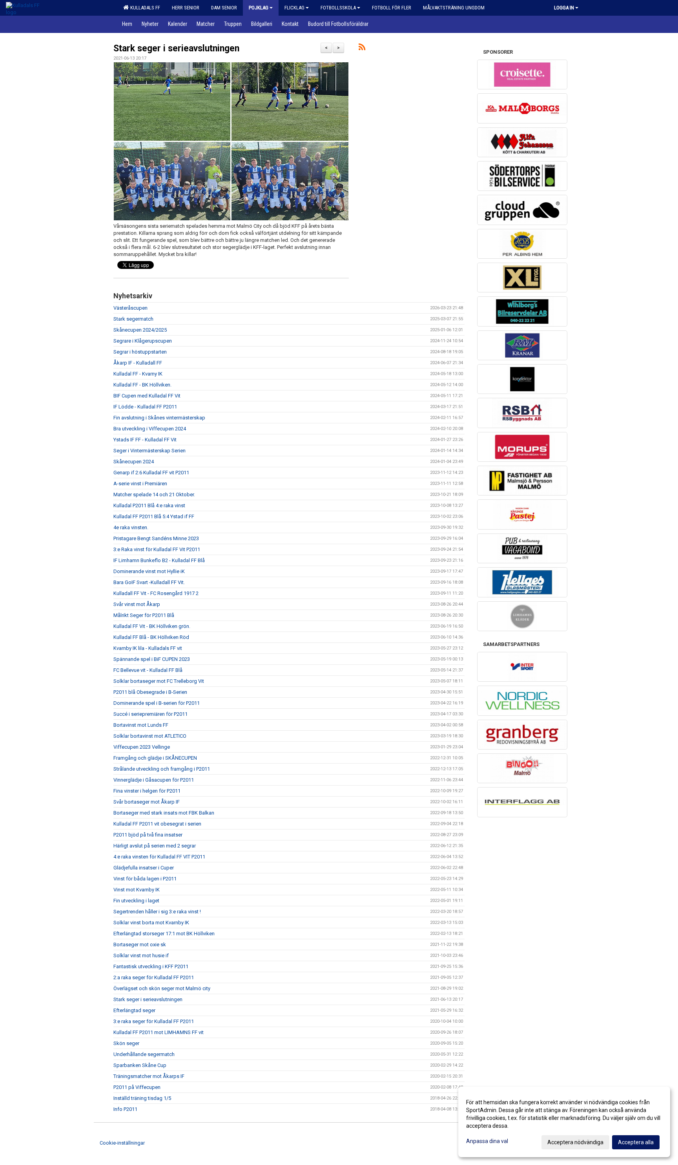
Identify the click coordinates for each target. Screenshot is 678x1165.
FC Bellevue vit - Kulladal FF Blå (147, 670)
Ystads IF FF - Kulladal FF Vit (145, 440)
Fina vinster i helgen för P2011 (146, 791)
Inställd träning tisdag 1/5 (142, 1098)
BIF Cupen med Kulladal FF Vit (146, 396)
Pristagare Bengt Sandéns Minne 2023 (156, 538)
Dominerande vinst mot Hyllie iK (149, 571)
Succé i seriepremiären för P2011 (150, 714)
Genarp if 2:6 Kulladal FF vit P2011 (151, 472)
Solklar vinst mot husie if (141, 955)
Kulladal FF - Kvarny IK (137, 374)
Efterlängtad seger (134, 1010)
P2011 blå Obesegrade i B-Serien (150, 692)
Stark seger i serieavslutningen (176, 48)
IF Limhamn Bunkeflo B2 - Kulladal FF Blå (159, 560)
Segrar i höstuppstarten (140, 352)
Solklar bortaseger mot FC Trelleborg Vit (158, 681)
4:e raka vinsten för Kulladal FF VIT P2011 (159, 857)
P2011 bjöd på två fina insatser (147, 835)
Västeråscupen (130, 308)
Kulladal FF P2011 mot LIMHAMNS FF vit (158, 1032)
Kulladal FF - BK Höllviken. (142, 385)
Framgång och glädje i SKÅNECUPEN (155, 758)
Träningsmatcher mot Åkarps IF (148, 1076)
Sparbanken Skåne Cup (139, 1065)
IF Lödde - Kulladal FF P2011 (145, 407)
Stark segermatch (133, 319)
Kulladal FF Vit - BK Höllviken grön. (151, 626)
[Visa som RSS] (362, 48)
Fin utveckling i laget (136, 901)
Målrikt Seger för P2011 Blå (143, 615)
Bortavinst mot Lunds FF (140, 725)
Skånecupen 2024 (133, 462)
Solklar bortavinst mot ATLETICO (149, 736)
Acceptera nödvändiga (575, 1142)
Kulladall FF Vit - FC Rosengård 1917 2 (156, 593)
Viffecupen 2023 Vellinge (141, 747)
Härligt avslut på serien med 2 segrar (154, 846)
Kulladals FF (144, 8)
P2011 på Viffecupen (136, 1087)
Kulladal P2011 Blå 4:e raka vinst (149, 505)
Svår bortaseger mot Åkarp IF (146, 802)
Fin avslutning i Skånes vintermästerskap (159, 418)
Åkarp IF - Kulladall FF (137, 363)
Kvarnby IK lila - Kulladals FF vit (147, 648)
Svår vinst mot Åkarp (136, 604)
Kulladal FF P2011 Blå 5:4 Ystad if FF (153, 516)
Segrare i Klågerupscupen (142, 341)
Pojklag (258, 8)
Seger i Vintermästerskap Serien (149, 451)
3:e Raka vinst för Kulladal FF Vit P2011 (156, 549)
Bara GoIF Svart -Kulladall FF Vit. (149, 582)
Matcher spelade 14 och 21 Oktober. (154, 494)
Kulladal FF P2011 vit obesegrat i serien (157, 824)
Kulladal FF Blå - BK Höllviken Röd (151, 637)
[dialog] (564, 1122)
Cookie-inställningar (122, 1143)
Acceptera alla (636, 1142)
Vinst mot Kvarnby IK (136, 890)
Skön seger (126, 1043)
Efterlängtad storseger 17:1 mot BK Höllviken (164, 933)
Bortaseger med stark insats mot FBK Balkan (163, 813)
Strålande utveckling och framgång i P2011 (161, 769)
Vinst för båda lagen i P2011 (145, 879)
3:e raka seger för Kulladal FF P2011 (153, 1021)
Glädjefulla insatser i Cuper (143, 868)
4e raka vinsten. (130, 527)
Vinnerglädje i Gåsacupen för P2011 (153, 780)
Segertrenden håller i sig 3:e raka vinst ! (157, 912)
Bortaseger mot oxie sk (139, 944)
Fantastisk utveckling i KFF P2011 (150, 966)
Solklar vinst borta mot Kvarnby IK (151, 922)
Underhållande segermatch (144, 1054)
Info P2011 (125, 1109)
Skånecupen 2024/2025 (140, 330)
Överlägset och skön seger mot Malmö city (161, 988)
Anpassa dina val (487, 1141)
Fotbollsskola (338, 8)
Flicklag (294, 8)
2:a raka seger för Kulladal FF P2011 (153, 977)
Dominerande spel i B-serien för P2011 (156, 703)
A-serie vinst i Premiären (140, 483)
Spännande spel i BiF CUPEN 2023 (151, 659)
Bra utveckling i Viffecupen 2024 (149, 429)
